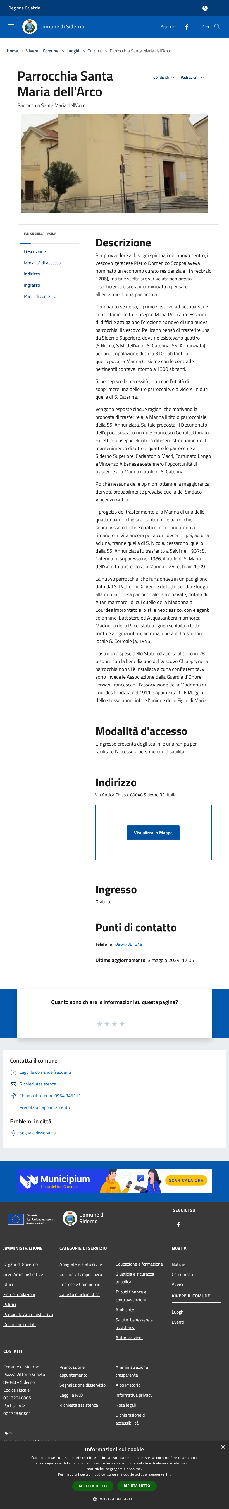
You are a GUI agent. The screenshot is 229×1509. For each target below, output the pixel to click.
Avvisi (177, 1284)
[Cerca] (217, 26)
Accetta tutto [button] (93, 1486)
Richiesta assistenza (78, 1405)
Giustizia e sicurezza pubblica (135, 1278)
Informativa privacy (134, 1395)
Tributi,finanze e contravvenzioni (131, 1295)
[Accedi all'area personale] (205, 8)
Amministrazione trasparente (132, 1371)
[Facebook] (184, 26)
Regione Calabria (24, 7)
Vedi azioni (190, 77)
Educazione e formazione (139, 1264)
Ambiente (125, 1309)
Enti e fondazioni (19, 1294)
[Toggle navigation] (11, 26)
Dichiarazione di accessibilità (131, 1419)
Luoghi (72, 50)
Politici (9, 1304)
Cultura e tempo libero (80, 1274)
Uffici (8, 1284)
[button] (114, 1499)
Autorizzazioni (129, 1337)
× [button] (223, 1447)
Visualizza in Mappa (153, 832)
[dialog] (114, 1475)
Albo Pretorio (128, 1385)
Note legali (126, 1405)
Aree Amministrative (23, 1274)
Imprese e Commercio (79, 1284)
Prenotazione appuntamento (73, 1371)
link (168, 1474)
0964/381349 (128, 944)
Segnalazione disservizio (82, 1385)
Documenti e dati (19, 1324)
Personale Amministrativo (28, 1314)
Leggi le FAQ (71, 1395)
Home (12, 50)
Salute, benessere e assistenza (134, 1323)
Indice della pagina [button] (40, 233)
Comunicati (182, 1274)
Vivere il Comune (42, 50)
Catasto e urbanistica (79, 1294)
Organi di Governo (20, 1264)
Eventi (178, 1322)
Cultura (94, 50)
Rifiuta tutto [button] (137, 1485)
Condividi (161, 77)
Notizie (178, 1264)
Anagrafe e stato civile (80, 1264)
